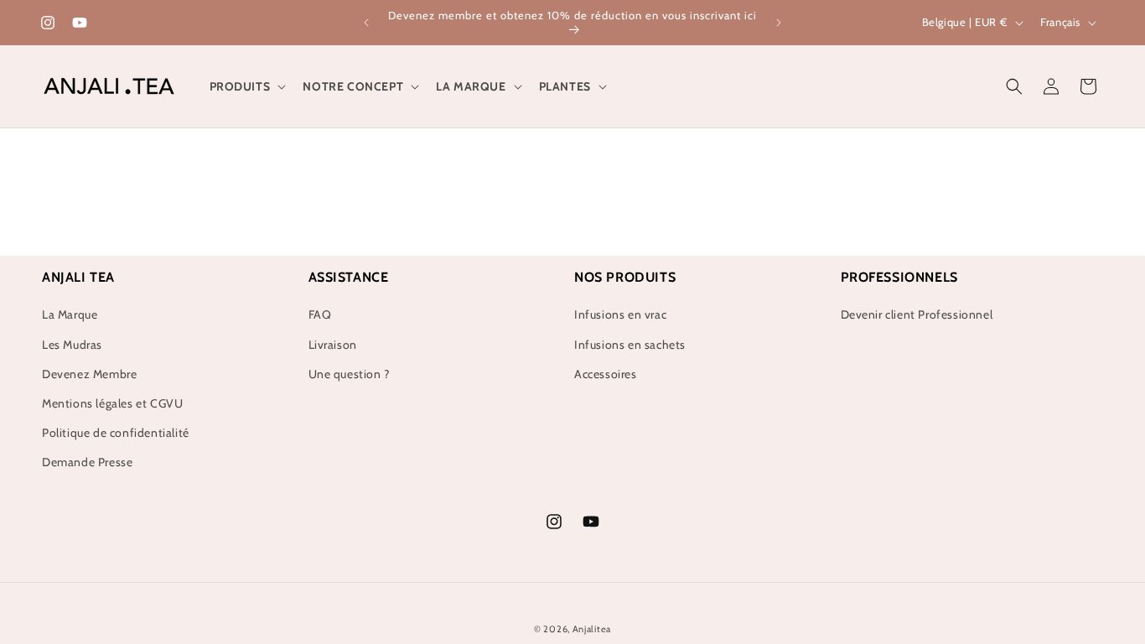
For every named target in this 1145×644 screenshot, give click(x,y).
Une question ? (349, 374)
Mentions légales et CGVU (112, 403)
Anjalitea (591, 629)
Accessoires (605, 374)
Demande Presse (87, 462)
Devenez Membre (89, 374)
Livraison (332, 344)
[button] (246, 86)
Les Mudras (72, 344)
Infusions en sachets (630, 344)
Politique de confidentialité (115, 432)
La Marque (69, 314)
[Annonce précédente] (366, 23)
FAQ (320, 314)
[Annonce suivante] (778, 23)
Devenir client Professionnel (917, 314)
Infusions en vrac (620, 314)
